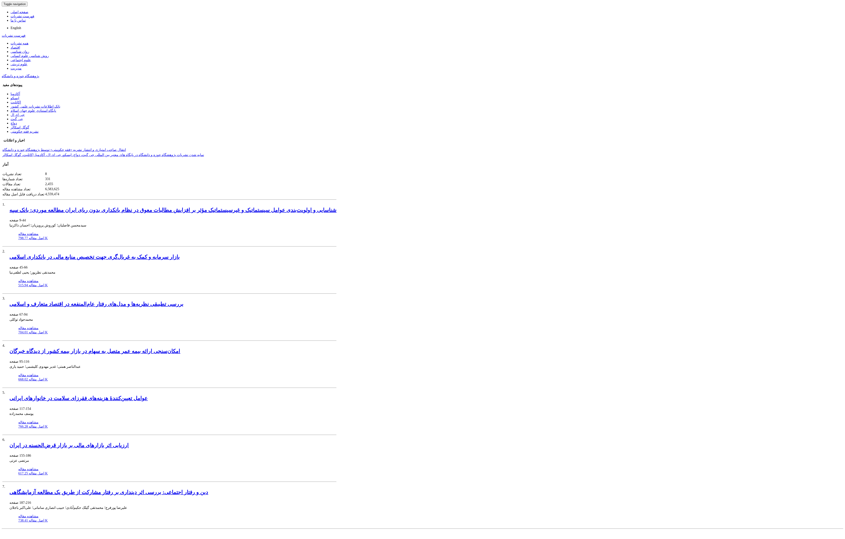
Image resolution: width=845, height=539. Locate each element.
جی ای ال (18, 115)
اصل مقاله (33, 238)
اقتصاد (15, 47)
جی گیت (17, 119)
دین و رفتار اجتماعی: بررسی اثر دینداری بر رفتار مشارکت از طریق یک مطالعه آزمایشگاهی (108, 492)
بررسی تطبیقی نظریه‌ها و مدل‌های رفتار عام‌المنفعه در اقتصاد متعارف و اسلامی (96, 304)
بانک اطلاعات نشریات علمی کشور (35, 106)
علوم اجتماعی (21, 60)
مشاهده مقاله (28, 234)
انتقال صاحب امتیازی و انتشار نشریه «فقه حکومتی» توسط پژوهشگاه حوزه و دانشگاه (64, 150)
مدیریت (16, 68)
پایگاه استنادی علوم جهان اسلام (33, 110)
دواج (14, 123)
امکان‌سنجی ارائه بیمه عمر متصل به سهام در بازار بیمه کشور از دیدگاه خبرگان (94, 351)
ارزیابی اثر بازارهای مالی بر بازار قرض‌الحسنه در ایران (69, 445)
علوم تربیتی (19, 64)
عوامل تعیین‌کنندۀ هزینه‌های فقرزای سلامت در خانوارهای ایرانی (78, 398)
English (16, 28)
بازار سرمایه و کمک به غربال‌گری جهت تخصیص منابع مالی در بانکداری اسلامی (94, 257)
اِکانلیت (16, 102)
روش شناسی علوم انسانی (30, 56)
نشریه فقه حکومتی (25, 131)
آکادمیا (15, 94)
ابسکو (15, 98)
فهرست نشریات (22, 16)
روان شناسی (20, 51)
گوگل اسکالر (20, 127)
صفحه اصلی (19, 12)
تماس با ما (18, 20)
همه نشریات (19, 43)
